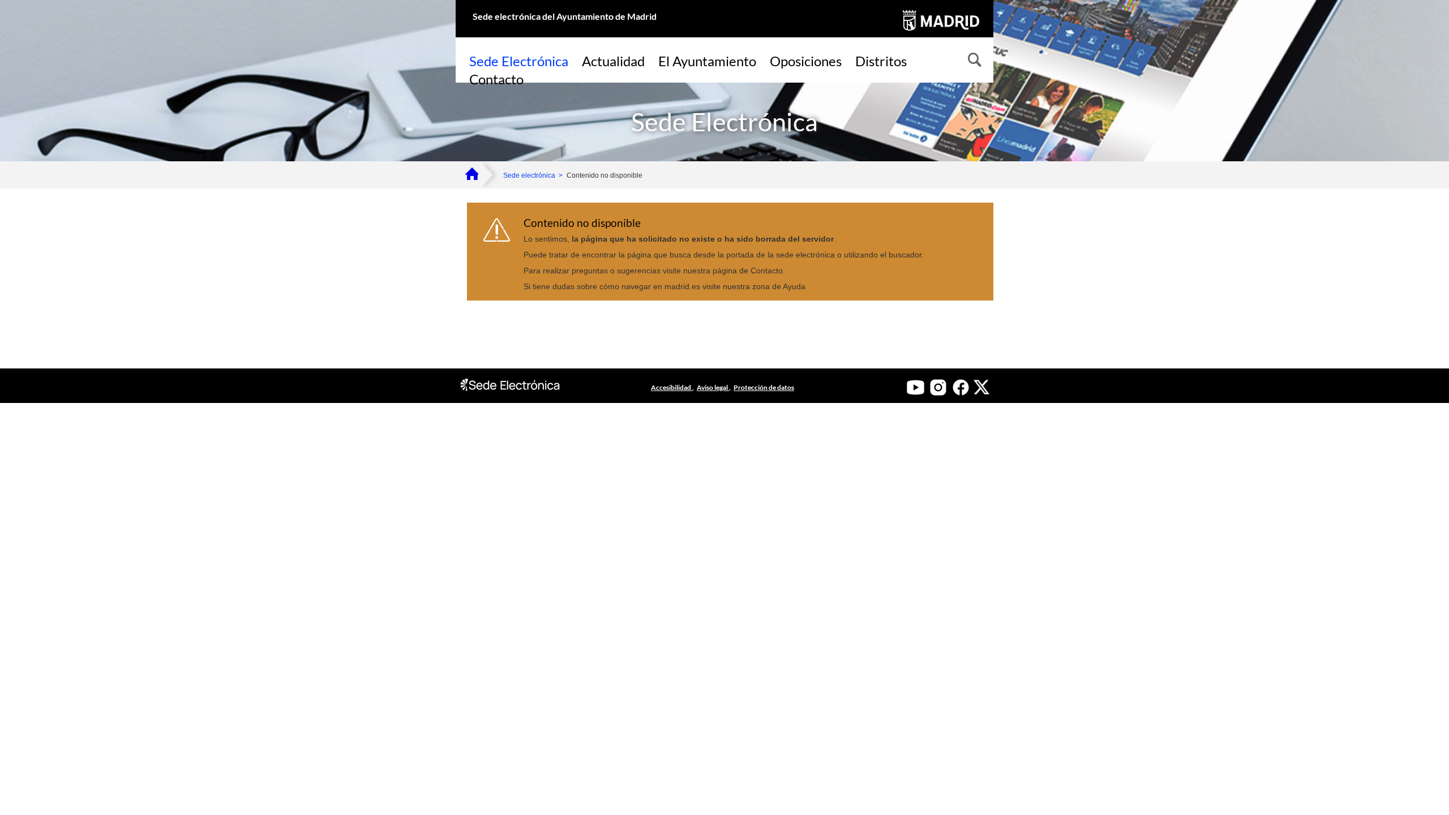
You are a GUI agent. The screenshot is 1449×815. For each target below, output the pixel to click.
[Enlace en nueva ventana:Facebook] (961, 387)
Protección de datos (764, 387)
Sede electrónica (529, 175)
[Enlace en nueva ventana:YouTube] (915, 387)
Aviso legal (713, 387)
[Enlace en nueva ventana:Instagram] (938, 387)
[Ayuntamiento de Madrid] (940, 32)
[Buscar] (973, 61)
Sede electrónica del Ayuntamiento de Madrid (565, 16)
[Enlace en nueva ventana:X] (981, 387)
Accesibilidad (671, 387)
